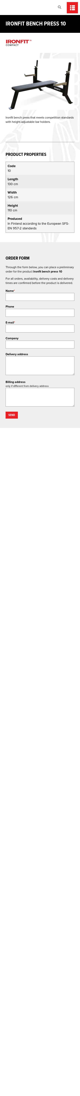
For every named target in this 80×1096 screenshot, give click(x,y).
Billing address (15, 382)
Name (10, 291)
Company (12, 338)
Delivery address (17, 354)
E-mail (10, 322)
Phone (10, 307)
